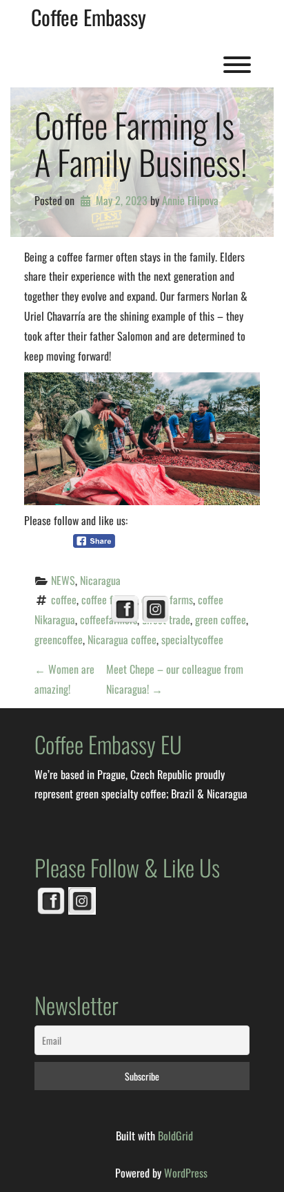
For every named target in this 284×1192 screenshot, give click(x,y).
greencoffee (58, 639)
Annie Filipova (190, 200)
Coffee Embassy (88, 17)
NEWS (63, 580)
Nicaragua (100, 580)
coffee (64, 599)
